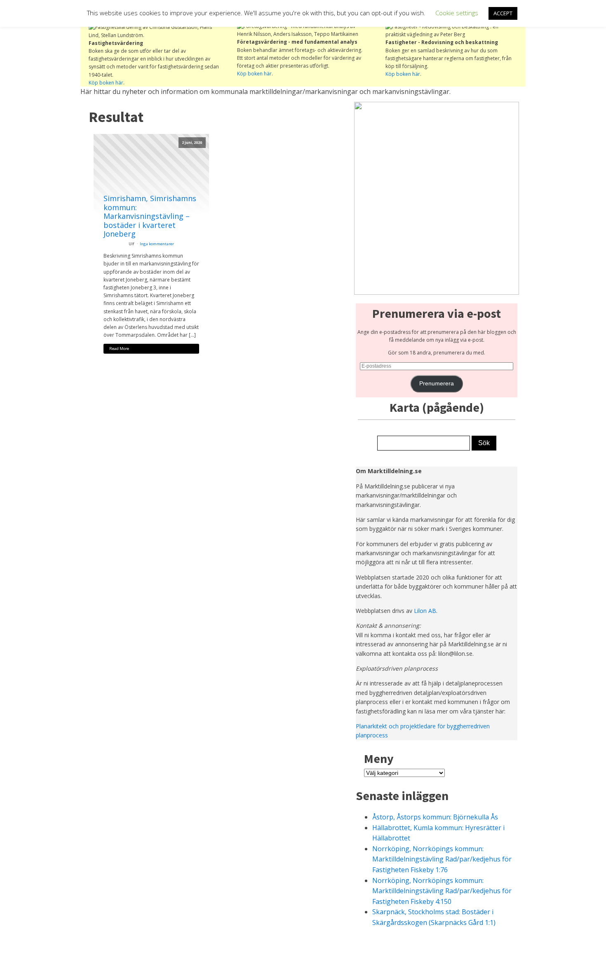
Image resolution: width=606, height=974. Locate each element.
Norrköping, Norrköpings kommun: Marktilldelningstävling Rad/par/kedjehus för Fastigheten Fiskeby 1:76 (442, 859)
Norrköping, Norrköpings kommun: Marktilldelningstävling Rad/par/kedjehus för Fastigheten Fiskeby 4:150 (442, 891)
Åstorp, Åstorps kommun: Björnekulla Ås (435, 816)
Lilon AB (425, 611)
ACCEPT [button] (502, 13)
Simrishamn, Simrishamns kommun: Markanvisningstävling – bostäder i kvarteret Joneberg (149, 216)
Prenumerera (436, 383)
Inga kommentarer (157, 243)
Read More (119, 348)
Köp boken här (106, 82)
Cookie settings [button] (456, 13)
